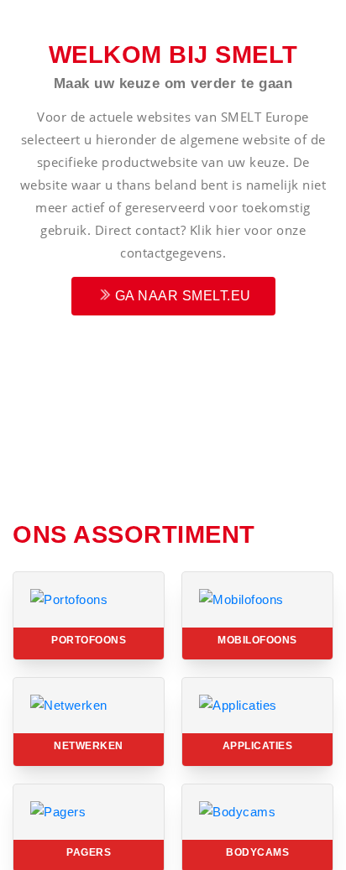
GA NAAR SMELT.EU (181, 296)
